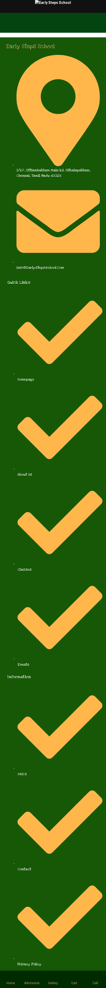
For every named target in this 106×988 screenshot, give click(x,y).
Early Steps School (30, 46)
